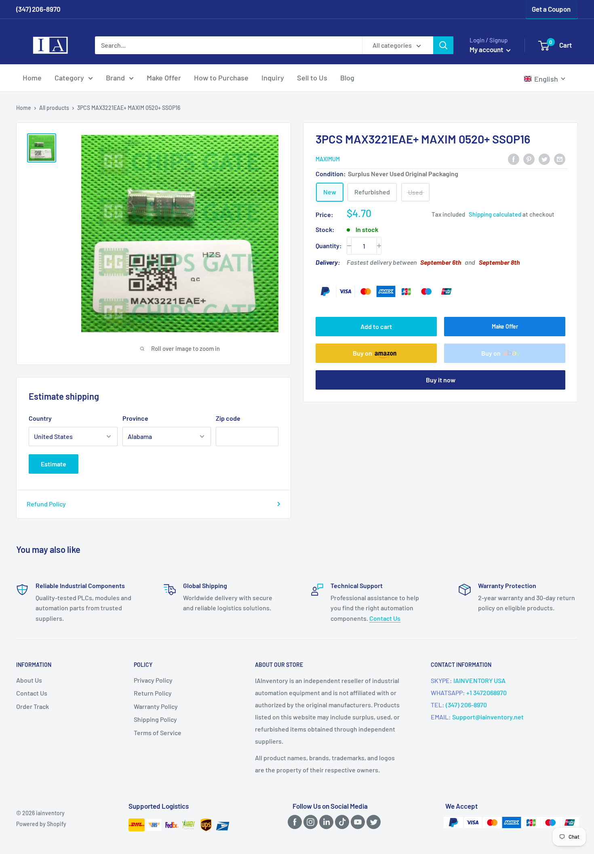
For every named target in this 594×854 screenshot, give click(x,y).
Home (32, 77)
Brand (115, 77)
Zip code (228, 418)
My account (487, 49)
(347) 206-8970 (466, 705)
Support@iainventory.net (488, 717)
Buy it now (440, 380)
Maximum (328, 159)
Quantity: (329, 245)
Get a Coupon (551, 9)
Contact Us (384, 618)
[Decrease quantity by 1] (349, 245)
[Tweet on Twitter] (544, 158)
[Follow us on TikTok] (340, 821)
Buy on (362, 353)
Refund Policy (46, 504)
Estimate (53, 464)
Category (69, 77)
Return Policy (153, 693)
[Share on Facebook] (513, 158)
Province (135, 418)
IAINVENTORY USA (479, 680)
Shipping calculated (495, 214)
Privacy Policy (153, 680)
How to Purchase (221, 77)
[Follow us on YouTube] (356, 821)
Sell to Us (312, 77)
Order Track (32, 706)
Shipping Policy (155, 719)
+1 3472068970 (486, 692)
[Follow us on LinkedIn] (325, 821)
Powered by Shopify (41, 823)
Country (40, 418)
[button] (545, 78)
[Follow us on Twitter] (372, 821)
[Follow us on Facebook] (293, 821)
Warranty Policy (156, 706)
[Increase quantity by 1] (379, 245)
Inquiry (272, 77)
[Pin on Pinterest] (529, 158)
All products (54, 107)
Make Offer (164, 77)
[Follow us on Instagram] (309, 821)
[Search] (443, 45)
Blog (347, 77)
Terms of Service (157, 732)
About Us (29, 680)
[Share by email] (559, 158)
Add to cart (376, 326)
